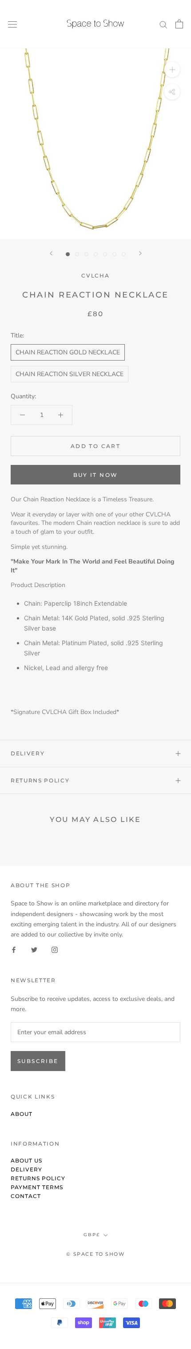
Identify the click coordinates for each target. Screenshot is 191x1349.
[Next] (140, 253)
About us (26, 1160)
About (21, 1114)
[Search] (163, 24)
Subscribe (38, 1061)
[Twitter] (34, 949)
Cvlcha (95, 275)
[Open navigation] (12, 24)
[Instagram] (55, 949)
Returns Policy (40, 780)
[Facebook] (14, 949)
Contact (26, 1196)
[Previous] (51, 253)
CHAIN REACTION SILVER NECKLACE (69, 374)
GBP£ (92, 1235)
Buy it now (95, 475)
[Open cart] (179, 24)
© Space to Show (95, 1254)
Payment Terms (37, 1187)
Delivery (27, 753)
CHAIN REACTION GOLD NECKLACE (68, 352)
